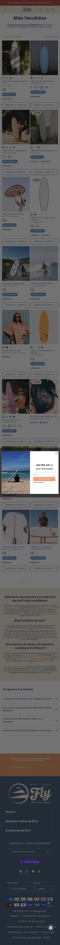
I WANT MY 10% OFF (44, 479)
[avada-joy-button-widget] (50, 927)
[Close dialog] (56, 453)
